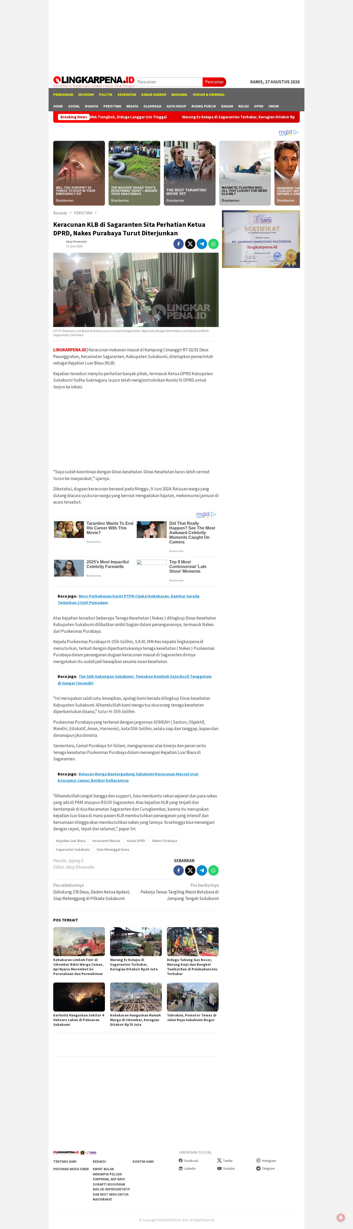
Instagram (269, 1161)
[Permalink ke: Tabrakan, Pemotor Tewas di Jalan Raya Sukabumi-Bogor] (193, 997)
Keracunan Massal (106, 840)
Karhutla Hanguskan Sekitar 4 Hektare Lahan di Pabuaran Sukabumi (78, 1020)
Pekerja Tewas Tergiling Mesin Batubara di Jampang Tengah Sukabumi (180, 891)
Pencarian (214, 82)
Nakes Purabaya (164, 840)
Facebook (191, 1161)
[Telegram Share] (202, 244)
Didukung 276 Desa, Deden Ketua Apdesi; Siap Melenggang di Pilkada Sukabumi (91, 891)
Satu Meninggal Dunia (113, 849)
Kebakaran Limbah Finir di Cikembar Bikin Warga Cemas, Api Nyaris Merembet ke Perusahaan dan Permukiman (78, 966)
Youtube (229, 1168)
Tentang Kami (64, 1161)
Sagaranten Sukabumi (73, 849)
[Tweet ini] (190, 244)
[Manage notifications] (341, 1217)
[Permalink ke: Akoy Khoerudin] (58, 243)
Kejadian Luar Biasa (71, 840)
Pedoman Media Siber (71, 1169)
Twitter (228, 1161)
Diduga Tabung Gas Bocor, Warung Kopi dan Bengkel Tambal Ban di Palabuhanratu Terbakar (192, 966)
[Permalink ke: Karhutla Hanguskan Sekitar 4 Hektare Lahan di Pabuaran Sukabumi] (79, 997)
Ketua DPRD (136, 840)
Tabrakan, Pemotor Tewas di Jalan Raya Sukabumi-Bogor (191, 1017)
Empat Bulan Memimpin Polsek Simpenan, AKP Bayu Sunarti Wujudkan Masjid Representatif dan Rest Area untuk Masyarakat (111, 1184)
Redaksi (99, 1161)
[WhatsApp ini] (213, 244)
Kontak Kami (143, 1161)
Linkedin (190, 1168)
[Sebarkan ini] (178, 244)
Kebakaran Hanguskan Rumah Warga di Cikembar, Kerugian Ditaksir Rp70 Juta (135, 1020)
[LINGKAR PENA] (94, 81)
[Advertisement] (176, 36)
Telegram (268, 1168)
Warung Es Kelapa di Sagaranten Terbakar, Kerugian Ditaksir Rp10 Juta (208, 117)
